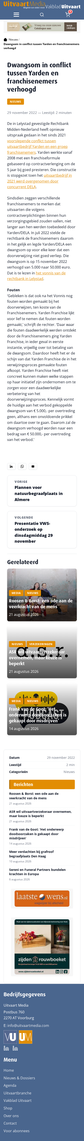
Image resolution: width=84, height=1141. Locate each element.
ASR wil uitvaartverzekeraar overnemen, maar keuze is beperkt (37, 658)
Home (9, 1070)
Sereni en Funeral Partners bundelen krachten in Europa (37, 872)
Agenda (10, 1085)
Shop (8, 1108)
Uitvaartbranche (17, 1093)
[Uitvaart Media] (42, 5)
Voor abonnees (17, 1130)
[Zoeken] (42, 15)
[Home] (5, 40)
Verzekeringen (41, 644)
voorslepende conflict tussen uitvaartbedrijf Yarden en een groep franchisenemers (37, 146)
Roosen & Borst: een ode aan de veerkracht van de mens (41, 604)
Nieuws (13, 39)
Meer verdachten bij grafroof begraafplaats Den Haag (31, 854)
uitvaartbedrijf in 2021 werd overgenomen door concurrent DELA (39, 181)
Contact (10, 1123)
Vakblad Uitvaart (18, 1100)
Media (16, 593)
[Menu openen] (16, 15)
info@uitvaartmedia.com (28, 1025)
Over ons (11, 1115)
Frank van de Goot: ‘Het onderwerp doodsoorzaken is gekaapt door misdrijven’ (38, 715)
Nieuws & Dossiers (19, 1077)
